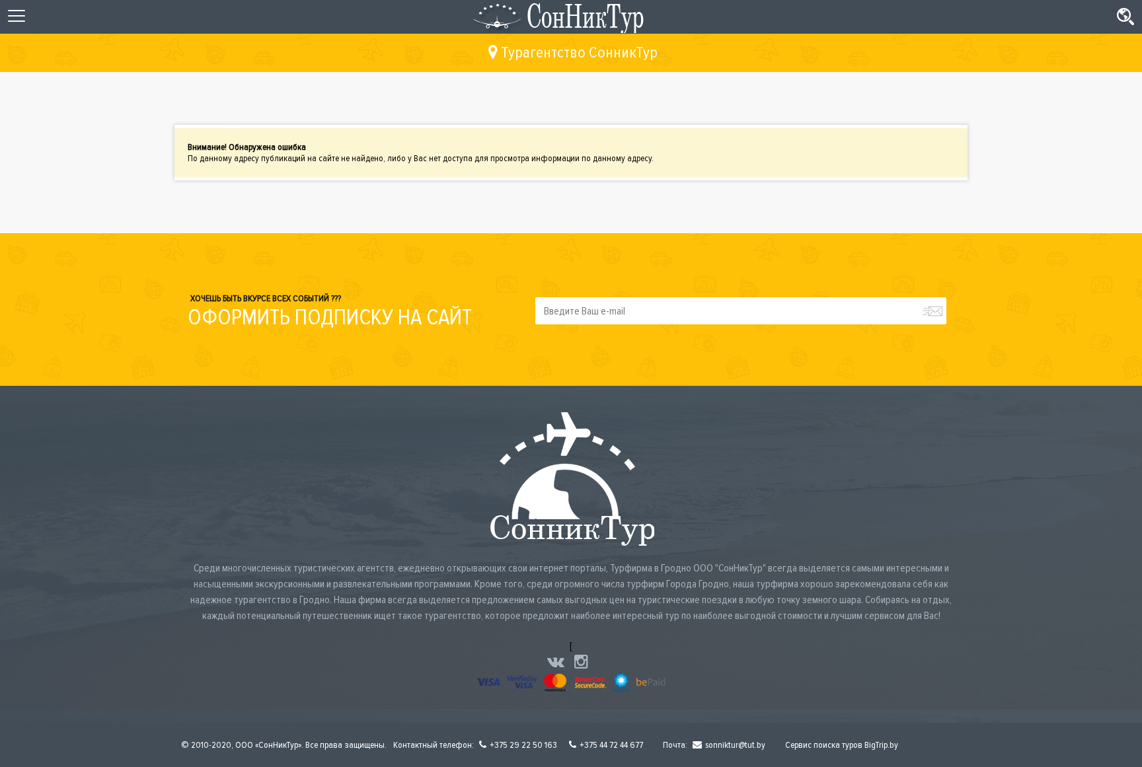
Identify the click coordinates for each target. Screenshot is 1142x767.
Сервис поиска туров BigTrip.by (841, 744)
